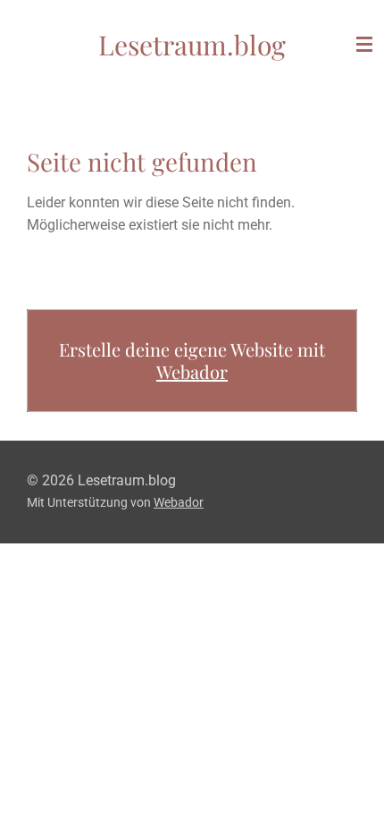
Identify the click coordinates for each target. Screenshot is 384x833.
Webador (192, 371)
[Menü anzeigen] (364, 44)
